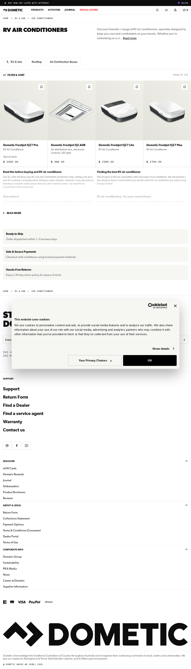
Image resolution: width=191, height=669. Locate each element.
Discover (9, 461)
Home (5, 18)
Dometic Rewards (13, 474)
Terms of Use (10, 542)
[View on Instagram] (7, 445)
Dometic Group (24, 556)
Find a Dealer (16, 405)
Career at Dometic (25, 580)
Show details (160, 348)
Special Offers (89, 9)
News (18, 574)
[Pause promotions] (5, 3)
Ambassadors (11, 486)
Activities (54, 9)
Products (37, 9)
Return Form (15, 397)
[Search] (157, 10)
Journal (70, 9)
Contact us (14, 430)
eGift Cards (9, 468)
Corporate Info (13, 549)
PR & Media (21, 568)
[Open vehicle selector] (166, 10)
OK (150, 360)
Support (11, 388)
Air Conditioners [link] (42, 18)
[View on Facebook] (17, 445)
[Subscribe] (184, 340)
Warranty (12, 421)
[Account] (175, 10)
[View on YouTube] (26, 445)
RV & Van (20, 18)
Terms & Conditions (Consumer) (22, 530)
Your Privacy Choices (93, 360)
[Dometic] (13, 10)
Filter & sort (15, 74)
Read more (130, 38)
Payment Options (25, 524)
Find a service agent (23, 413)
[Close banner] (175, 305)
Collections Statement (16, 518)
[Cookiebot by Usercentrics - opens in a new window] (150, 305)
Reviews (8, 498)
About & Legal (12, 505)
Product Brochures (26, 492)
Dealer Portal (22, 536)
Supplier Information (15, 586)
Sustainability (11, 562)
